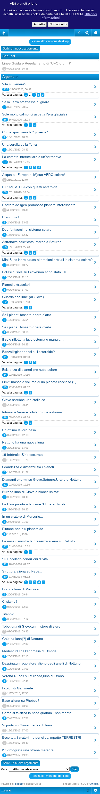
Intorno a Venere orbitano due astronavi (32, 412)
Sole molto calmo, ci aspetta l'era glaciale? (34, 114)
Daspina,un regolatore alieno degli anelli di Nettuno (41, 663)
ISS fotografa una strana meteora (28, 750)
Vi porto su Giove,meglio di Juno (27, 725)
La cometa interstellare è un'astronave (31, 157)
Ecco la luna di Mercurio (20, 589)
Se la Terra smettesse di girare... (27, 102)
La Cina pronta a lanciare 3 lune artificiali (33, 504)
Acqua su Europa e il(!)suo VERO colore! (33, 175)
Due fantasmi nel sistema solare (26, 229)
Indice (6, 790)
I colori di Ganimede (17, 688)
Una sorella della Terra (19, 144)
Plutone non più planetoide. (23, 529)
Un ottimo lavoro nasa (19, 430)
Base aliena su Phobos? (20, 700)
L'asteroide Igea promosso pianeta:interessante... (40, 205)
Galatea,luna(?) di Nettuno (22, 639)
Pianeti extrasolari (16, 284)
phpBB (19, 783)
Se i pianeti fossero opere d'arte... (28, 315)
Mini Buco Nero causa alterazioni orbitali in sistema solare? (47, 260)
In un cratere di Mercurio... (22, 516)
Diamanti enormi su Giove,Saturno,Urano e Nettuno (42, 479)
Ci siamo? (9, 601)
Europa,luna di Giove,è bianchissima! (30, 492)
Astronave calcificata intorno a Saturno (31, 242)
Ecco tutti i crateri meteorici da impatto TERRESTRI (41, 737)
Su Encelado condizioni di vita (25, 559)
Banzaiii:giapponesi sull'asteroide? (28, 352)
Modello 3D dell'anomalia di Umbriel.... (31, 651)
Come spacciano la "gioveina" (25, 132)
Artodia (94, 783)
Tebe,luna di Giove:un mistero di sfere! (31, 626)
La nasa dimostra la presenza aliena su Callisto (38, 541)
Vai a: (4, 769)
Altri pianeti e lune (23, 3)
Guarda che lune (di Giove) (23, 297)
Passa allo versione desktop (50, 41)
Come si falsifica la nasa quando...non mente (36, 713)
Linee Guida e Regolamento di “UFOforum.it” (36, 63)
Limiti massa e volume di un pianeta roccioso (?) (39, 382)
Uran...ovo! (10, 217)
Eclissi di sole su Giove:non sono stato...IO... (36, 272)
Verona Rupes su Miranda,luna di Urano (33, 676)
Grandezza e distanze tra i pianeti (28, 467)
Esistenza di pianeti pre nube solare (29, 370)
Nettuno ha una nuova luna (23, 442)
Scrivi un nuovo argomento (20, 48)
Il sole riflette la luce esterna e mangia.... (33, 339)
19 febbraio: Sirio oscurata (22, 455)
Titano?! (8, 614)
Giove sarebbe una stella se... (25, 400)
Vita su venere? (14, 84)
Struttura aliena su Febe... (22, 571)
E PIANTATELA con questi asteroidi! (29, 187)
